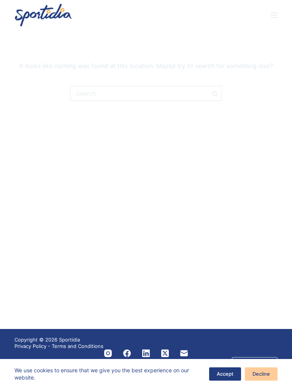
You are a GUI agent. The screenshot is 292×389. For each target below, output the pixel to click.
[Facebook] (127, 353)
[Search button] (214, 93)
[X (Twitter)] (165, 353)
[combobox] (138, 93)
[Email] (184, 353)
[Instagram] (108, 353)
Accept (225, 374)
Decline (261, 374)
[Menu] (274, 15)
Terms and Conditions (77, 346)
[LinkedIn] (146, 353)
